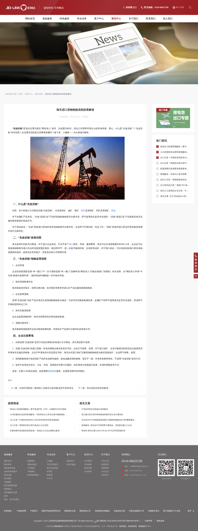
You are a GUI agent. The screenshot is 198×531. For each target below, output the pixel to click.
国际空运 (7, 461)
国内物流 (122, 526)
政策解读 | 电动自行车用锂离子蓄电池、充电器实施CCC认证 (106, 425)
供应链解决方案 (10, 492)
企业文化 (105, 471)
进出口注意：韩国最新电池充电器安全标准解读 (175, 180)
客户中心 (99, 18)
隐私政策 (160, 521)
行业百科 (88, 471)
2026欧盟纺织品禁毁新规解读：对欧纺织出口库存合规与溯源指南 (37, 415)
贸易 (6, 496)
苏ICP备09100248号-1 (131, 521)
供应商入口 (131, 7)
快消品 (50, 471)
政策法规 (38, 94)
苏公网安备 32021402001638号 (109, 521)
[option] (173, 118)
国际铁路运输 (9, 468)
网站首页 (30, 18)
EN (177, 7)
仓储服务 (7, 482)
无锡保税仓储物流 (102, 511)
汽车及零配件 (52, 464)
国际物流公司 (85, 511)
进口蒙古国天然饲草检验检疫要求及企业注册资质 (102, 415)
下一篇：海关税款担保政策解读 (93, 388)
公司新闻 (88, 461)
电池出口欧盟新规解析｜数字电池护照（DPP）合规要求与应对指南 (38, 409)
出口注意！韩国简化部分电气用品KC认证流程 (29, 425)
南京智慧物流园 (10, 485)
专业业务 (82, 18)
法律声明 (148, 521)
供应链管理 (132, 526)
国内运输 (7, 475)
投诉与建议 (71, 464)
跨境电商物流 (33, 475)
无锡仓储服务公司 (136, 511)
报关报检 (7, 478)
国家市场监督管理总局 (50, 511)
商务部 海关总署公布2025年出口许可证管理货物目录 (103, 431)
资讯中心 (116, 18)
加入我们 (168, 18)
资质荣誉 (105, 468)
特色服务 (64, 18)
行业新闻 (88, 464)
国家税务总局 (70, 511)
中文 (182, 7)
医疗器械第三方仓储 (171, 511)
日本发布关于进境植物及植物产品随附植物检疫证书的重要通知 (107, 420)
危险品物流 (32, 464)
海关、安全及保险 (11, 499)
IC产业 (50, 478)
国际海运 (7, 464)
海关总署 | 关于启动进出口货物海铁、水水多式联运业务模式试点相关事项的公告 (175, 196)
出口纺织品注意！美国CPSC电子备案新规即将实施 (175, 185)
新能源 (50, 475)
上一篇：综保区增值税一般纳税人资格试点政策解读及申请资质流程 (43, 388)
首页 (20, 94)
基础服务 (47, 18)
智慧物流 (31, 461)
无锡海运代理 (119, 511)
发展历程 (105, 464)
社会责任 (105, 475)
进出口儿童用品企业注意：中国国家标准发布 (175, 191)
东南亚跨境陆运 (10, 471)
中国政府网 (21, 511)
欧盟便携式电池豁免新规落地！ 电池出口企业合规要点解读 (35, 431)
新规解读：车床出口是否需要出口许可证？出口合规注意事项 (175, 174)
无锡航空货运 (153, 511)
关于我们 (133, 18)
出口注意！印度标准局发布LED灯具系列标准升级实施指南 (34, 420)
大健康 (50, 461)
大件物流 (31, 468)
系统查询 (70, 461)
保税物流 (7, 489)
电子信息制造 (52, 468)
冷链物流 (31, 471)
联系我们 (151, 18)
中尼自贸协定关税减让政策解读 (94, 409)
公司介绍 (105, 461)
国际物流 (57, 526)
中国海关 (34, 511)
